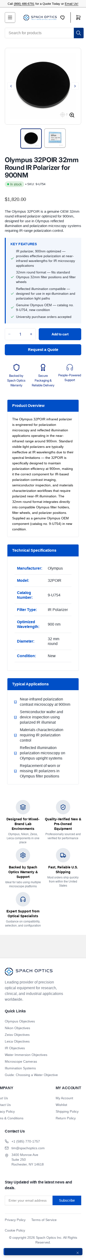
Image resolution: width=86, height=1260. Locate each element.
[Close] (78, 1253)
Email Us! (71, 4)
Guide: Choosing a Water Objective (31, 1075)
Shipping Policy (67, 1111)
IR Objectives (15, 1048)
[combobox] (44, 33)
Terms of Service (44, 1220)
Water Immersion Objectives (26, 1055)
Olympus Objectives (20, 1021)
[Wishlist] (65, 17)
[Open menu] (10, 17)
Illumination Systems (20, 1068)
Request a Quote (43, 350)
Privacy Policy (15, 1220)
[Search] (78, 33)
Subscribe (67, 1200)
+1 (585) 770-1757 (25, 1141)
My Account (64, 1098)
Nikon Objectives (17, 1028)
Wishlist (61, 1105)
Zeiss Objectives (17, 1035)
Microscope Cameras (21, 1061)
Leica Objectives (17, 1041)
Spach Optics (46, 1237)
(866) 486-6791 (24, 4)
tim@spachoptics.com (28, 1148)
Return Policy (66, 1118)
